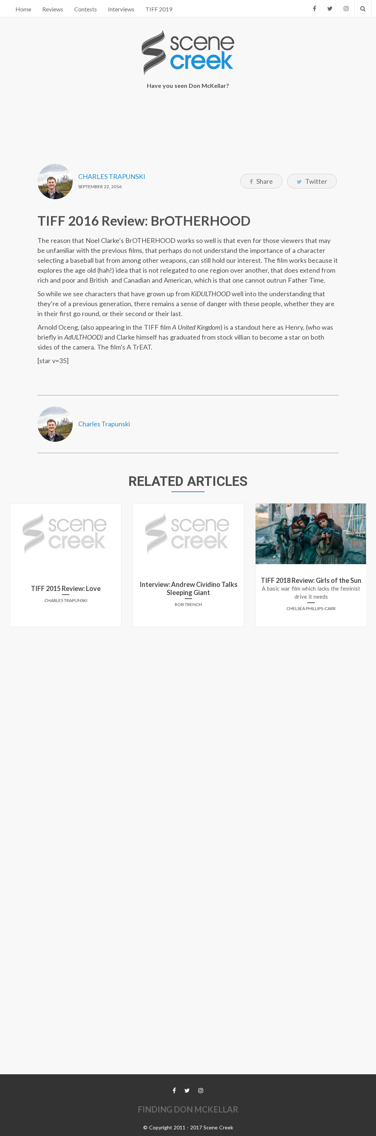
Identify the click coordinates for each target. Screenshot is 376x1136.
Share (264, 181)
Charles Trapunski (111, 176)
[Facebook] (314, 8)
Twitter (315, 181)
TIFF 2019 (158, 9)
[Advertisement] (188, 121)
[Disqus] (188, 724)
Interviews (121, 9)
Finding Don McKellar (188, 1109)
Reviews (52, 9)
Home (23, 9)
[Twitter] (330, 8)
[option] (65, 567)
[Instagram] (346, 8)
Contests (85, 9)
